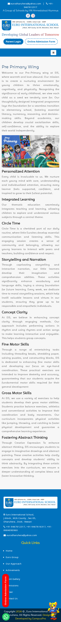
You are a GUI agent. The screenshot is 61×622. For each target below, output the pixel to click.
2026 (19, 611)
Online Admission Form (41, 41)
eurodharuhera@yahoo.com (26, 3)
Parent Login (13, 41)
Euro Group (12, 557)
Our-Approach (13, 563)
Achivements (13, 570)
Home (9, 550)
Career (9, 591)
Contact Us (11, 598)
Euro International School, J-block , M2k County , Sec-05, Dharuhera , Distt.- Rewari (20, 518)
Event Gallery (13, 578)
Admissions (12, 585)
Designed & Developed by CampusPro (35, 617)
